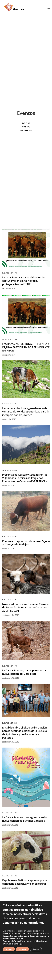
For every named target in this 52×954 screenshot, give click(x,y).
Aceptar (9, 949)
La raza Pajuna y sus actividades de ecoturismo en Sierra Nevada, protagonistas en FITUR (23, 281)
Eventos (26, 123)
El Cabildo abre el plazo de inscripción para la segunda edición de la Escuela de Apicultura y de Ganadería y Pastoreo (24, 732)
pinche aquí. (17, 943)
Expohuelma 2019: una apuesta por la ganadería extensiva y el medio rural (24, 882)
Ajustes (36, 949)
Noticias (26, 127)
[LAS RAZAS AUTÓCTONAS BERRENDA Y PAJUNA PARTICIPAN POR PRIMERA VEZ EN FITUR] (26, 314)
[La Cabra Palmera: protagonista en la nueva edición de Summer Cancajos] (26, 777)
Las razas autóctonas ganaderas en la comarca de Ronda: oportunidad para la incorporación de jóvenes (25, 412)
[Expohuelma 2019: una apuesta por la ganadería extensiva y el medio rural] (26, 850)
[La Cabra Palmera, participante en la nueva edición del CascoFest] (26, 640)
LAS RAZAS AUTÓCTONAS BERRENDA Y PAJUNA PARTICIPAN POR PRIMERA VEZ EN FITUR (26, 347)
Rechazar (22, 949)
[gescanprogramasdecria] (14, 7)
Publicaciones (26, 130)
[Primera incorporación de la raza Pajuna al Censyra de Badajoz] (26, 511)
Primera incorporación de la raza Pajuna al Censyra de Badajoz (26, 542)
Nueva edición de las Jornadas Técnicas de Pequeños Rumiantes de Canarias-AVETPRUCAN (25, 607)
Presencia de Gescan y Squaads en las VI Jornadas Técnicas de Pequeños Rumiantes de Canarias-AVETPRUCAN (25, 478)
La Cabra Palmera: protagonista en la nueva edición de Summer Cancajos (24, 819)
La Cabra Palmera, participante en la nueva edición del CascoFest (24, 672)
